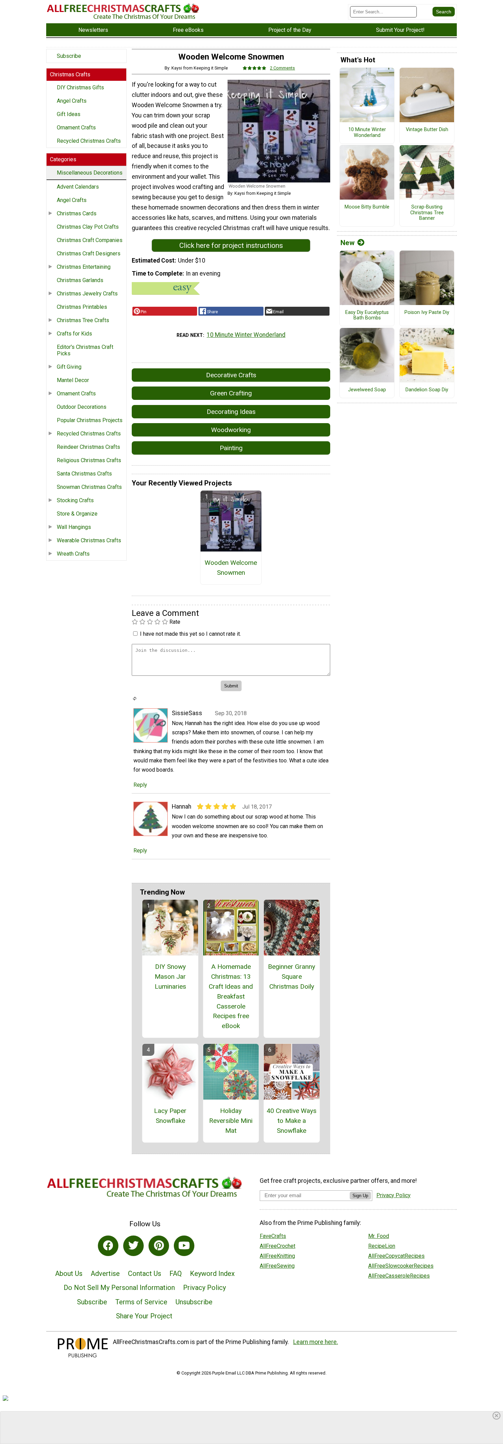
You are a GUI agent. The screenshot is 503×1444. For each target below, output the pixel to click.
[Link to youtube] (184, 1246)
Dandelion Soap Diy (426, 390)
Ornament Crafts (76, 127)
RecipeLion (381, 1246)
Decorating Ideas (231, 412)
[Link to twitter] (133, 1246)
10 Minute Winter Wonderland (246, 334)
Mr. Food (378, 1236)
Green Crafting (231, 393)
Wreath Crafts (73, 553)
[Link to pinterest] (159, 1246)
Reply (140, 785)
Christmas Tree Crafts (83, 320)
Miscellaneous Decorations (89, 172)
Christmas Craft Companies (89, 240)
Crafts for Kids (74, 333)
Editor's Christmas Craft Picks (85, 350)
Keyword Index (212, 1273)
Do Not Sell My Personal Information (119, 1287)
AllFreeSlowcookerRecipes (401, 1266)
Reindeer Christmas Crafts (88, 447)
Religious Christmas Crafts (89, 460)
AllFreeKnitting (277, 1256)
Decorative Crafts (231, 375)
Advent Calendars (78, 186)
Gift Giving (69, 367)
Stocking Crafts (75, 500)
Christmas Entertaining (84, 267)
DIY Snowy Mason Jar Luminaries (170, 976)
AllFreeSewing (277, 1266)
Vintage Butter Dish (427, 129)
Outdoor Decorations (81, 407)
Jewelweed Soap (367, 390)
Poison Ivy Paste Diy (426, 312)
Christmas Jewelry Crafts (87, 293)
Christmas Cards (76, 213)
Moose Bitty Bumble (367, 207)
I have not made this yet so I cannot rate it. (190, 634)
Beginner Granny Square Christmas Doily (291, 976)
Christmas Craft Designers (88, 253)
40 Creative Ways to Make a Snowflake (292, 1121)
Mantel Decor (73, 380)
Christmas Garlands (80, 280)
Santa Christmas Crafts (84, 473)
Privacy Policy (204, 1287)
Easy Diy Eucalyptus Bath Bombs (367, 315)
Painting (231, 448)
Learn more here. (315, 1342)
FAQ (175, 1273)
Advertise (105, 1273)
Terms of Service (141, 1302)
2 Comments (282, 68)
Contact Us (144, 1273)
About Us (68, 1273)
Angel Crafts (72, 101)
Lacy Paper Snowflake (170, 1116)
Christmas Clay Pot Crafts (88, 227)
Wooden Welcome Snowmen (231, 568)
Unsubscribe (194, 1302)
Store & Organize (77, 513)
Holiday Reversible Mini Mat (231, 1121)
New (347, 243)
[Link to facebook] (108, 1246)
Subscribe (69, 56)
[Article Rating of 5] (255, 68)
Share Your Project (144, 1316)
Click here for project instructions (231, 245)
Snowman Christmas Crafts (89, 487)
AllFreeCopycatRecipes (396, 1256)
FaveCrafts (273, 1236)
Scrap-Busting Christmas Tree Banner (427, 212)
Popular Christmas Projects (89, 420)
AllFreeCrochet (277, 1246)
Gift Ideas (68, 114)
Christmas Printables (82, 307)
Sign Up (360, 1195)
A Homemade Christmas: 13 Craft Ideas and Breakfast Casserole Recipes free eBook (231, 996)
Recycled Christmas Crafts (89, 141)
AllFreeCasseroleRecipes (399, 1275)
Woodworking (231, 430)
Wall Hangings (74, 527)
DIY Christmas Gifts (80, 87)
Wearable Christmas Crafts (89, 540)
